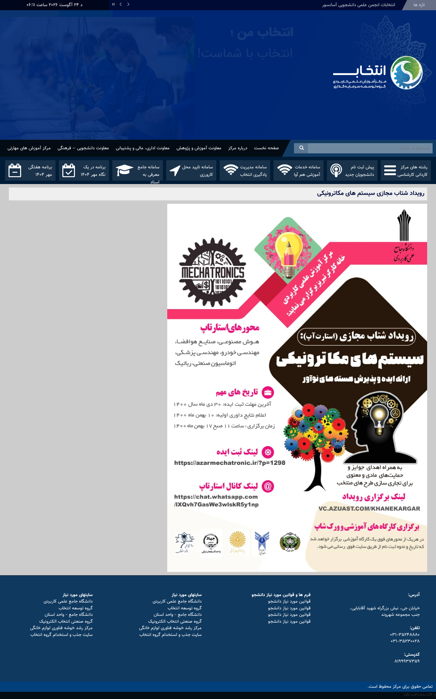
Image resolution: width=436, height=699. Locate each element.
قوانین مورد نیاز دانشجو (289, 601)
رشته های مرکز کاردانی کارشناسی (412, 171)
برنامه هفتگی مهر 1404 (40, 171)
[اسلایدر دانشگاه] (163, 81)
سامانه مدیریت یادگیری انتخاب (253, 171)
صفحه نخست (266, 148)
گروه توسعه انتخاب (185, 608)
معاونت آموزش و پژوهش (198, 148)
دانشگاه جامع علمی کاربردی (177, 601)
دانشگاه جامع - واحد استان (178, 614)
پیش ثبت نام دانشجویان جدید (359, 171)
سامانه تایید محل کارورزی (197, 171)
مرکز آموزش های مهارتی (29, 148)
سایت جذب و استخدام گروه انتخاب (170, 635)
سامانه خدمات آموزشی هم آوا (307, 171)
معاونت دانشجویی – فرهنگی (83, 148)
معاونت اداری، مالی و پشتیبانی (143, 148)
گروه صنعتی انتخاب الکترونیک (175, 621)
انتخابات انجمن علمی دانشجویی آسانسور (358, 5)
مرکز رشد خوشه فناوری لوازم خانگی (170, 628)
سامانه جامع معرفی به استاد (148, 172)
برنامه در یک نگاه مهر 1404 (93, 171)
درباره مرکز (237, 148)
